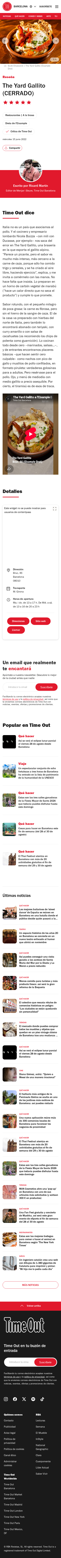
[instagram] (6, 1399)
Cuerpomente (43, 1461)
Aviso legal (9, 1433)
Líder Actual (42, 1468)
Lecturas (40, 1421)
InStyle (39, 1439)
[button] (54, 508)
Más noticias (30, 1285)
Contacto (9, 1421)
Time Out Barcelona (9, 1487)
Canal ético (10, 1455)
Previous (5, 40)
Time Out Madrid (13, 1505)
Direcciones (18, 621)
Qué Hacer (20, 17)
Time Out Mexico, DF (13, 1531)
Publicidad (10, 1427)
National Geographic (42, 1447)
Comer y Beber (35, 17)
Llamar (16, 630)
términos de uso (10, 699)
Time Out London (13, 1511)
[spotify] (33, 1399)
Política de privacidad (9, 1441)
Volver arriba (34, 1306)
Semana (40, 1427)
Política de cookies (14, 1449)
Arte (48, 17)
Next (56, 40)
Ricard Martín (38, 186)
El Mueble (41, 1433)
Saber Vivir (41, 1474)
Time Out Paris (12, 1523)
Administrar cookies (10, 1463)
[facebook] (15, 1399)
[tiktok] (42, 1399)
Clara (38, 1455)
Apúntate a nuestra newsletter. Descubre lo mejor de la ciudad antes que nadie (29, 677)
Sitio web (41, 621)
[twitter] (24, 1399)
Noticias (7, 17)
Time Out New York (14, 1517)
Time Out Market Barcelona (13, 1497)
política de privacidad (33, 699)
